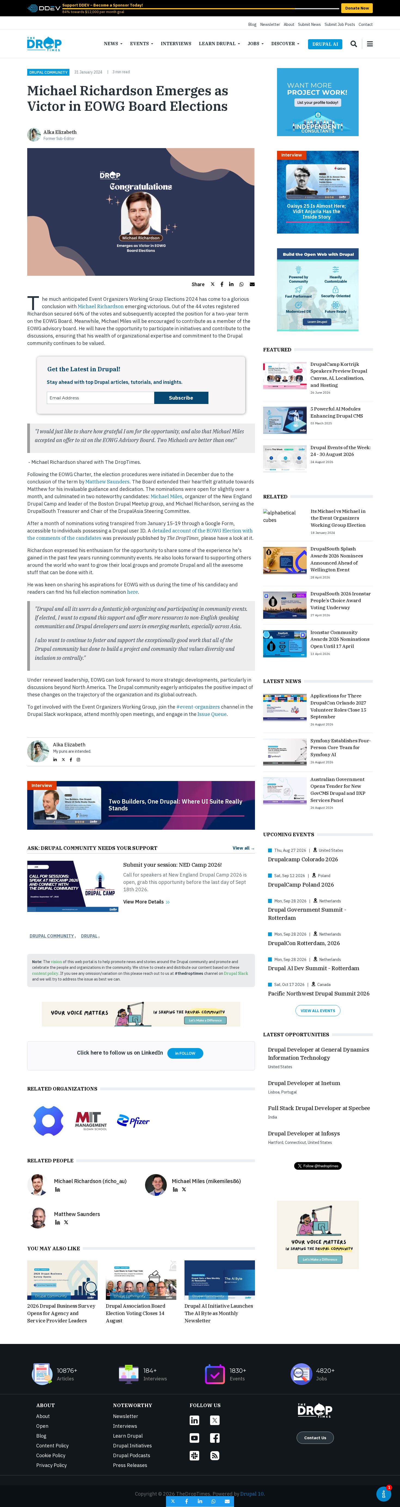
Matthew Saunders (107, 482)
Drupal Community (48, 72)
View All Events (318, 1010)
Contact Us (315, 1437)
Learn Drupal (217, 43)
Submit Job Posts (340, 24)
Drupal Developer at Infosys (304, 1133)
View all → (244, 848)
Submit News (309, 24)
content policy (45, 973)
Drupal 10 (252, 1494)
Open (42, 1426)
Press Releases (130, 1465)
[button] (203, 284)
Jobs (253, 43)
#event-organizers (198, 707)
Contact (366, 24)
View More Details (143, 902)
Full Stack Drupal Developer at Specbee (319, 1108)
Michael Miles (166, 496)
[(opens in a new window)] (43, 8)
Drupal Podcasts (131, 1455)
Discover (283, 43)
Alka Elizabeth (60, 132)
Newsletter (270, 24)
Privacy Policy (51, 1465)
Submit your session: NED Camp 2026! (172, 864)
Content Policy (52, 1445)
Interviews (176, 43)
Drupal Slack (236, 973)
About (289, 24)
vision (56, 961)
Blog (252, 24)
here (132, 592)
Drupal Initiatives (132, 1445)
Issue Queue (212, 714)
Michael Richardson (101, 306)
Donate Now (357, 8)
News (111, 43)
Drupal (89, 936)
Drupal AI (325, 44)
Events (139, 43)
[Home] (44, 43)
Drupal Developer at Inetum (304, 1083)
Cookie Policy (50, 1455)
